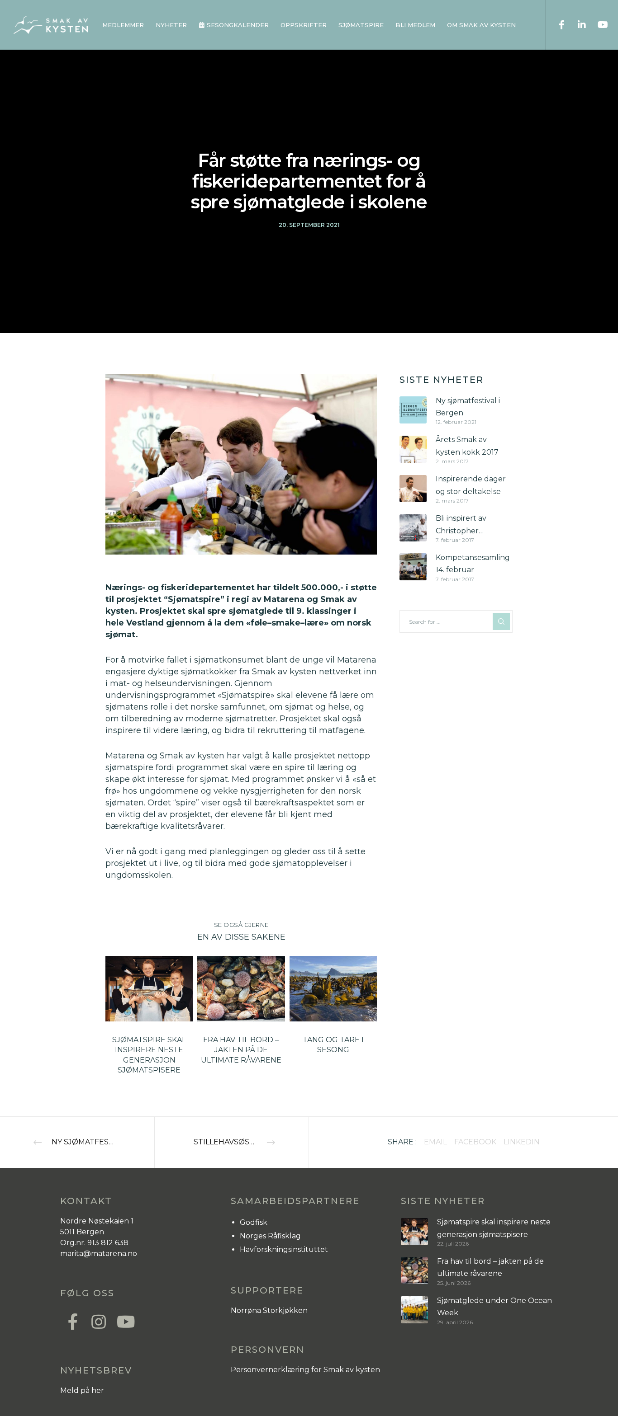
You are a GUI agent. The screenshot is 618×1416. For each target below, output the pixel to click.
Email (435, 1142)
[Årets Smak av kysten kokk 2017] (413, 449)
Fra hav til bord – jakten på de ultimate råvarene (490, 1267)
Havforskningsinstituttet (284, 1249)
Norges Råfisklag (270, 1236)
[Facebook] (556, 25)
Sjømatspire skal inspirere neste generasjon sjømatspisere (494, 1228)
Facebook (475, 1142)
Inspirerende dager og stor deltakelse (471, 485)
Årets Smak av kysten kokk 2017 (467, 445)
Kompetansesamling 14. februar (473, 563)
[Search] (501, 621)
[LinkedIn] (576, 25)
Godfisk (253, 1222)
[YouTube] (596, 25)
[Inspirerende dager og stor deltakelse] (413, 488)
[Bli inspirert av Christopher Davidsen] (413, 527)
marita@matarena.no (98, 1253)
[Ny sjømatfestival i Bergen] (413, 410)
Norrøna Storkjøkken (269, 1310)
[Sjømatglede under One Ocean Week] (414, 1310)
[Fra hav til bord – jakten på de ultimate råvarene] (414, 1270)
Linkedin (522, 1142)
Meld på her (82, 1390)
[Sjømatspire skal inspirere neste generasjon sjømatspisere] (414, 1231)
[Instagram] (98, 1321)
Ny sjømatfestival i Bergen (468, 406)
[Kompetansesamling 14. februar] (413, 567)
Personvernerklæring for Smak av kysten (305, 1369)
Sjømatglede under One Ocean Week (494, 1306)
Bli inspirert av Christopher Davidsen (461, 525)
